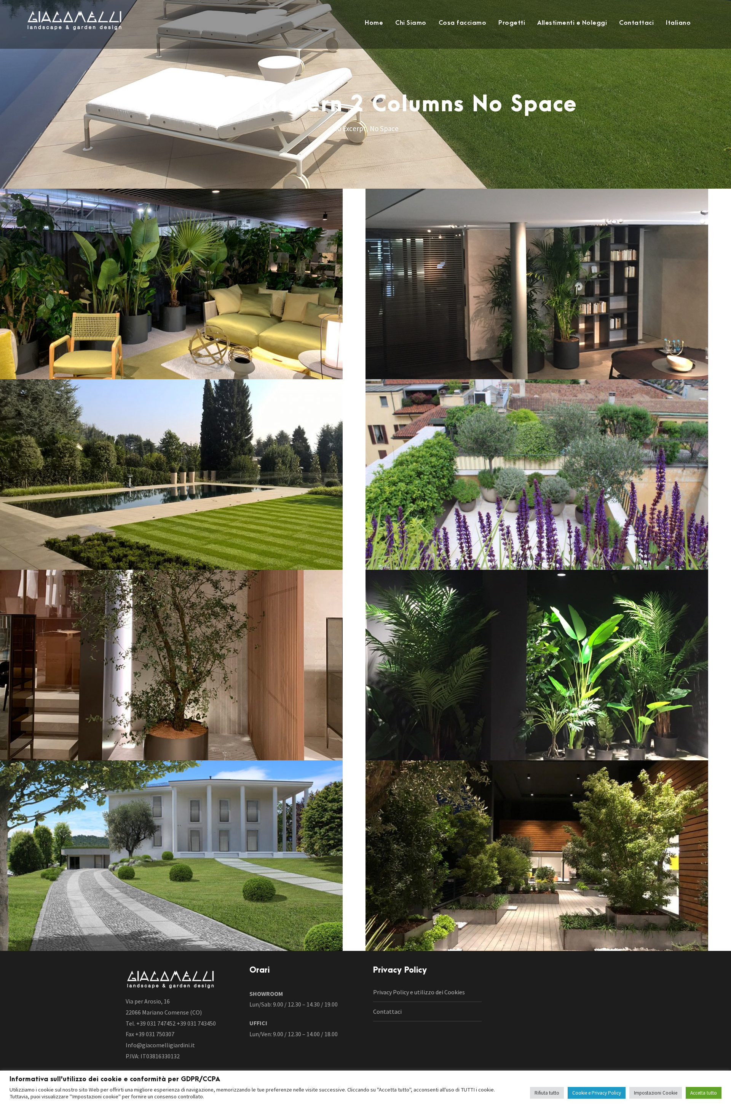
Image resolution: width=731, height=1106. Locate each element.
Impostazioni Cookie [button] (655, 1093)
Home (374, 22)
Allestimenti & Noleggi (183, 302)
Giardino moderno (182, 862)
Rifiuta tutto (547, 1093)
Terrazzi (548, 493)
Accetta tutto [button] (703, 1093)
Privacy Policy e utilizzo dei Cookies (419, 992)
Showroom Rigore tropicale (548, 290)
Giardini (183, 493)
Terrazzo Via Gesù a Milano (548, 480)
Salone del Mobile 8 (182, 671)
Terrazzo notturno (548, 862)
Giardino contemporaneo (183, 480)
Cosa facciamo (463, 22)
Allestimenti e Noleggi (572, 22)
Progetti (511, 22)
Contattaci (636, 22)
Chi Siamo (410, 22)
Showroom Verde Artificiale (548, 671)
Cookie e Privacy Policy (596, 1093)
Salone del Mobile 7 (182, 290)
